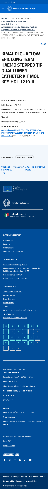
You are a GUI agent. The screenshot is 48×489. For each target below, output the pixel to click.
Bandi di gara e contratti (12, 274)
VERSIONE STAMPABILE (6, 168)
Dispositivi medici (24, 157)
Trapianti (6, 306)
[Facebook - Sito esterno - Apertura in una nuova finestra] (4, 459)
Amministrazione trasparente (15, 264)
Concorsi (6, 244)
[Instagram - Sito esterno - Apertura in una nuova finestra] (15, 459)
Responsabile (8, 481)
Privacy (24, 476)
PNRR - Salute (9, 295)
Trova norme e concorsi (12, 291)
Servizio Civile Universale (13, 251)
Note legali (15, 476)
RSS (42, 43)
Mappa (6, 476)
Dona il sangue (9, 299)
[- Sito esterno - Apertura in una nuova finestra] (30, 459)
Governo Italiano (9, 2)
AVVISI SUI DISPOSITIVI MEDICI (35, 168)
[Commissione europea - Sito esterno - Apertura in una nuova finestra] (15, 189)
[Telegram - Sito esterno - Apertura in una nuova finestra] (20, 459)
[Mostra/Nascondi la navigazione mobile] (2, 8)
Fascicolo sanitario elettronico (15, 317)
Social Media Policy (37, 476)
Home (4, 18)
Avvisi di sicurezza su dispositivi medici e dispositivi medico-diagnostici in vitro (19, 28)
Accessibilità (31, 481)
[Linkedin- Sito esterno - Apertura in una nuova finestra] (25, 459)
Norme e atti (8, 240)
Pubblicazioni (8, 247)
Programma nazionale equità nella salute (19, 310)
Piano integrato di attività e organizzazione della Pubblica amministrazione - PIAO (22, 269)
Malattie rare (8, 302)
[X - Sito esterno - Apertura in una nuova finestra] (9, 460)
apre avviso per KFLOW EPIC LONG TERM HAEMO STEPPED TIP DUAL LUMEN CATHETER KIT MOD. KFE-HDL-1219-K (23, 133)
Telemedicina (8, 313)
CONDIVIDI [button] (17, 167)
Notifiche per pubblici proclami (15, 278)
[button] (43, 8)
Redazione (20, 481)
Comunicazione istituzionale (13, 21)
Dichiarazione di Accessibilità (15, 485)
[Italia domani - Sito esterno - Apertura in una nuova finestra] (20, 215)
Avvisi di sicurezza (9, 24)
